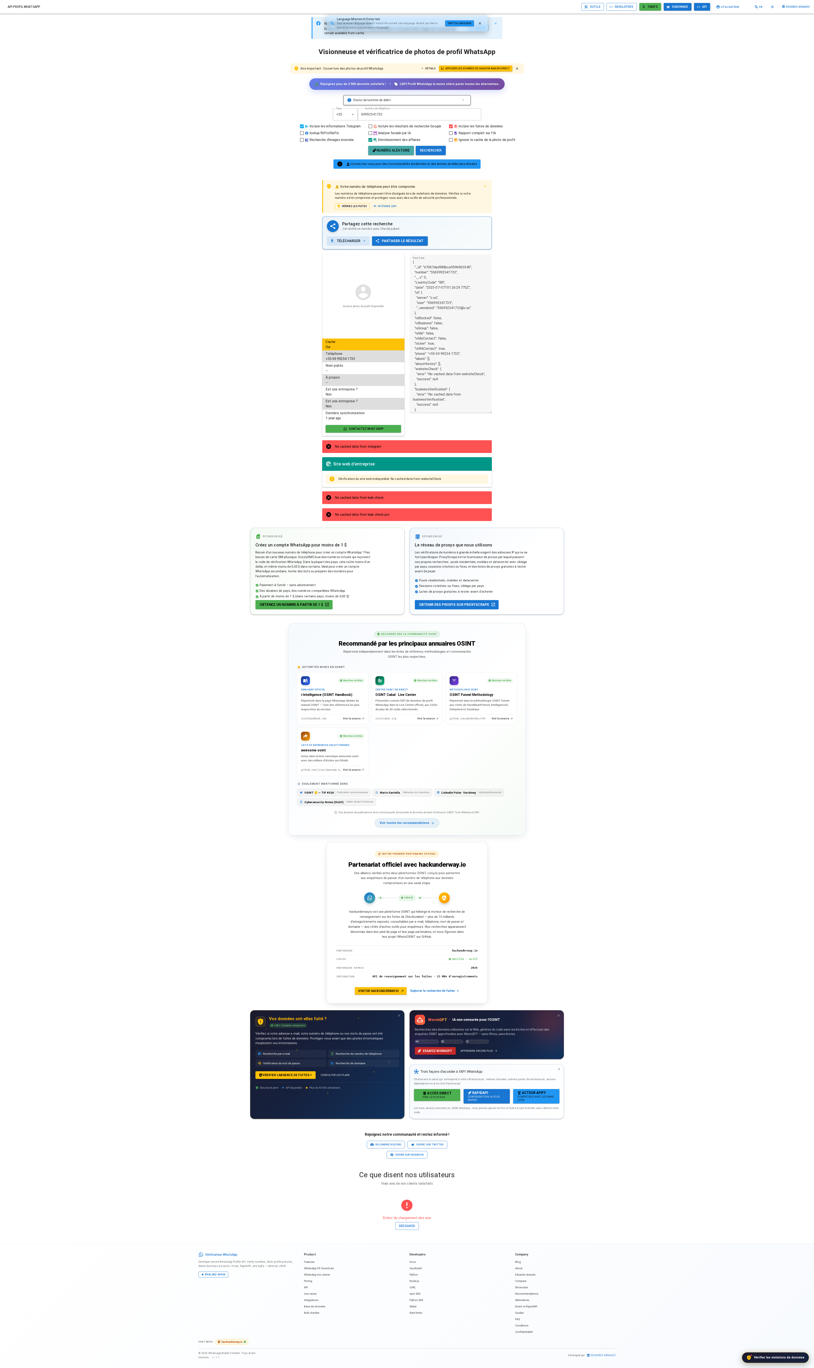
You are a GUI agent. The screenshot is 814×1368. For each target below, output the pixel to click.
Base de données (314, 1306)
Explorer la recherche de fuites (432, 990)
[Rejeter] (480, 23)
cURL (413, 1287)
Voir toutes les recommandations (404, 823)
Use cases (310, 1293)
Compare (520, 1281)
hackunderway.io (232, 1341)
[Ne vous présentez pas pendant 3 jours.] (399, 1015)
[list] (363, 380)
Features (309, 1262)
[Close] (495, 23)
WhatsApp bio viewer (317, 1274)
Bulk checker (311, 1312)
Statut (413, 1306)
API (306, 1287)
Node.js (414, 1281)
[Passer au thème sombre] (772, 7)
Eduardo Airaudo (525, 1274)
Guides (519, 1312)
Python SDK (416, 1300)
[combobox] (345, 114)
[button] (352, 114)
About (519, 1268)
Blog (518, 1262)
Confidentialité (524, 1331)
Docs (413, 1262)
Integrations (311, 1300)
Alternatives (522, 1300)
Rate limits (416, 1312)
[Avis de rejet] (517, 68)
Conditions (521, 1325)
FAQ (517, 1319)
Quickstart (416, 1268)
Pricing (308, 1281)
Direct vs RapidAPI (526, 1306)
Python (414, 1274)
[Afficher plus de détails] (463, 100)
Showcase (521, 1287)
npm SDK (415, 1293)
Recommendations (526, 1293)
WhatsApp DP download (319, 1268)
